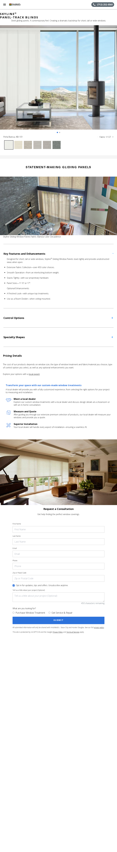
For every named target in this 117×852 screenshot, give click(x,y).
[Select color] (9, 145)
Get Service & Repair (62, 612)
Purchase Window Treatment (30, 612)
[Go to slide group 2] (59, 132)
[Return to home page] (17, 4)
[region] (58, 80)
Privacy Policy (58, 632)
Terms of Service (72, 632)
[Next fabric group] (113, 137)
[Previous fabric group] (97, 137)
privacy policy (99, 627)
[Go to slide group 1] (57, 132)
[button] (4, 4)
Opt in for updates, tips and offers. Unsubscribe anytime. (42, 585)
